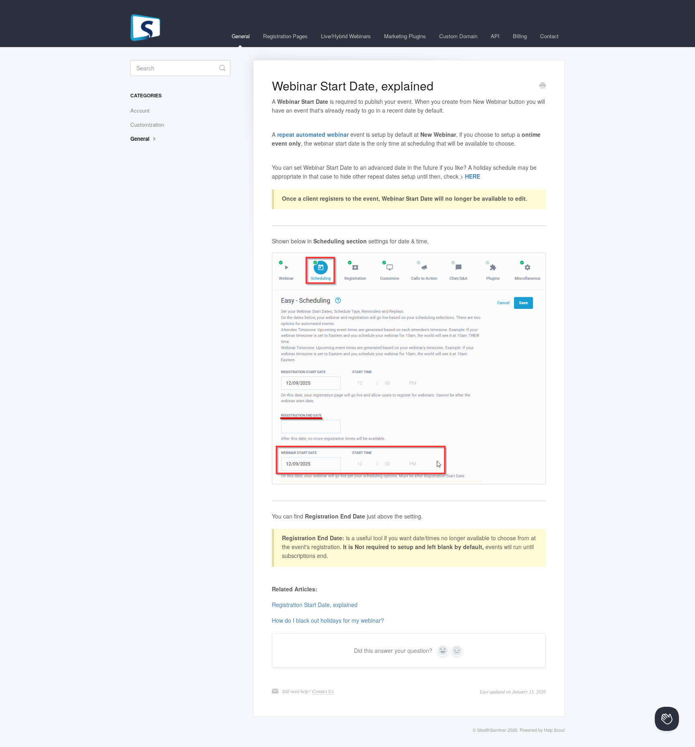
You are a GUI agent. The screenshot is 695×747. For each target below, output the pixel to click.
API (495, 36)
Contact (549, 36)
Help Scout (554, 730)
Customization (147, 124)
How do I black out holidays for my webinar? (328, 620)
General (241, 36)
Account (140, 110)
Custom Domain (458, 36)
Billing (520, 36)
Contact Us (323, 691)
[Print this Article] (542, 86)
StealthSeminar (491, 730)
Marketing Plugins (405, 36)
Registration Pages (285, 36)
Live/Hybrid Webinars (346, 36)
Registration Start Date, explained (315, 605)
